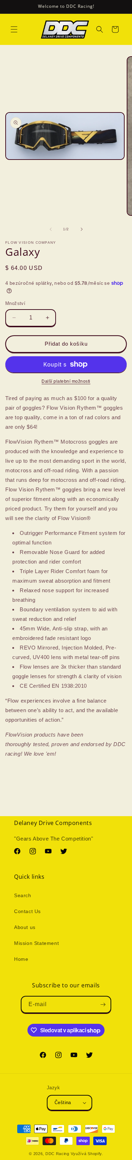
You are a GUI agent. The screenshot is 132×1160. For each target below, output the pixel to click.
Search (22, 895)
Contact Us (27, 911)
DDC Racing (57, 1154)
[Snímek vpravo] (81, 229)
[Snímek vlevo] (50, 229)
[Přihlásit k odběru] (103, 1004)
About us (25, 927)
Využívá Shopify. (87, 1154)
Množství (15, 303)
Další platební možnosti (66, 381)
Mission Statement (36, 943)
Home (21, 959)
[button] (14, 29)
